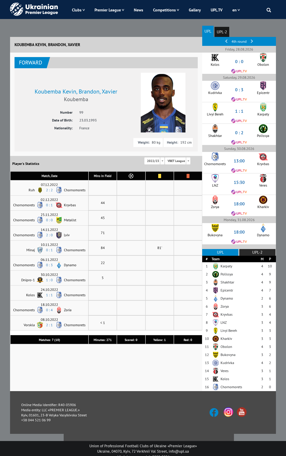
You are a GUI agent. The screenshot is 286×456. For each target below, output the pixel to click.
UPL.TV (217, 10)
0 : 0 (49, 220)
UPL (207, 31)
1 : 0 (49, 280)
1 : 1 (49, 295)
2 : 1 (49, 325)
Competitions (164, 10)
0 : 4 (49, 310)
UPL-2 (222, 31)
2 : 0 (49, 235)
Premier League (108, 10)
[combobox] (154, 161)
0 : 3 (49, 265)
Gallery (195, 10)
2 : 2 (49, 190)
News (138, 10)
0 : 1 (49, 205)
